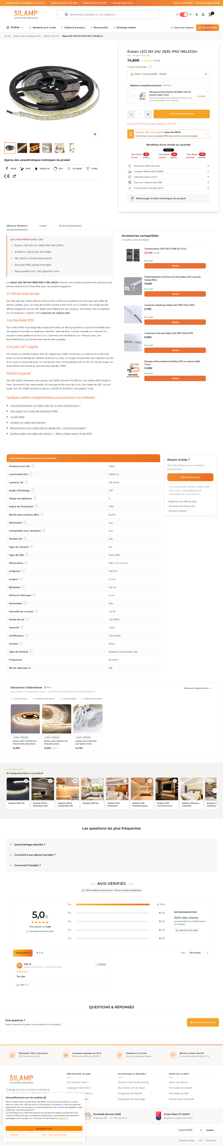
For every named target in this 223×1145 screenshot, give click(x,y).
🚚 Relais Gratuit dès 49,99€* (94, 3)
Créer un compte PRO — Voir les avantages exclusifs (196, 3)
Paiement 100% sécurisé (147, 166)
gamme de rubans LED (56, 312)
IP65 (28, 168)
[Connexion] (203, 14)
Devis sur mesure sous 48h (148, 182)
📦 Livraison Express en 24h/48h (63, 3)
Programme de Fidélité (130, 1093)
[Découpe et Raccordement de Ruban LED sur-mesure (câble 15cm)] (133, 371)
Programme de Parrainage (131, 1099)
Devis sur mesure (178, 1082)
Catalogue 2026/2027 (79, 1088)
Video (43, 226)
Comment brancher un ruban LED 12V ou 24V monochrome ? (45, 405)
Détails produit (17, 226)
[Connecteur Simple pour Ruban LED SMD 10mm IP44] (133, 314)
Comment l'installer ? (27, 865)
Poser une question (204, 1022)
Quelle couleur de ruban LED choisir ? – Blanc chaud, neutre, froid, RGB (51, 433)
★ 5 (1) (39, 953)
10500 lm (45, 168)
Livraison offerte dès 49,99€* (149, 171)
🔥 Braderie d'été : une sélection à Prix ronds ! (24, 3)
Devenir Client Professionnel (133, 1082)
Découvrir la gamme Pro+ (196, 688)
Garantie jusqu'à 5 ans (145, 176)
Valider (210, 1130)
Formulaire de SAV (179, 1093)
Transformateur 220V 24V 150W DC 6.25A (165, 249)
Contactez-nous (190, 477)
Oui (61, 168)
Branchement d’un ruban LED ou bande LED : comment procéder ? (48, 428)
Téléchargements (70, 226)
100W (13, 168)
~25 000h (77, 168)
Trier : (183, 953)
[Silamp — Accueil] (21, 1079)
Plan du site (211, 1141)
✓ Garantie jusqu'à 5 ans (121, 3)
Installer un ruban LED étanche (28, 422)
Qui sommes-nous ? (77, 1082)
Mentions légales (187, 1141)
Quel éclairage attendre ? (29, 844)
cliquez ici (63, 1118)
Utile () (24, 985)
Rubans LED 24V (51, 36)
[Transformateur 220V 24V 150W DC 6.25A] (133, 258)
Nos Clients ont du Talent (131, 1088)
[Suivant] (214, 790)
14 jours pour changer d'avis (148, 188)
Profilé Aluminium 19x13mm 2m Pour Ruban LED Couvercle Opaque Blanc (172, 278)
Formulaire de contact (180, 1088)
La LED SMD (17, 417)
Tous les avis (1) (23, 953)
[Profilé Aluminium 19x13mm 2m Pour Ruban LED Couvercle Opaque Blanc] (133, 286)
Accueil (7, 36)
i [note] (150, 66)
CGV (200, 1141)
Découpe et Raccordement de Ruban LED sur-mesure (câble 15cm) (172, 363)
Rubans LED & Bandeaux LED (27, 36)
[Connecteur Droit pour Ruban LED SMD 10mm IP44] (133, 342)
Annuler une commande (181, 1099)
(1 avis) (156, 60)
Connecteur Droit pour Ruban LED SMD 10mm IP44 (168, 333)
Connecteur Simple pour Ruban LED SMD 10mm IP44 (169, 305)
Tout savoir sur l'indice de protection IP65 (34, 411)
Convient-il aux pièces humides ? (35, 854)
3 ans (94, 168)
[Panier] (210, 14)
